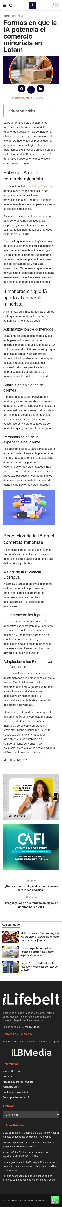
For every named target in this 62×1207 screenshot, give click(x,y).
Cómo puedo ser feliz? (16, 1097)
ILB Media (11, 1041)
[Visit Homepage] (32, 5)
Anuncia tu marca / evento (18, 1081)
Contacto (8, 1076)
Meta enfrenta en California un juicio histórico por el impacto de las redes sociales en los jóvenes (40, 936)
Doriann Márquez (23, 98)
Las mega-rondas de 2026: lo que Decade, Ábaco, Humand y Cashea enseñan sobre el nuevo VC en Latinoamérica (30, 1166)
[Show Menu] (4, 5)
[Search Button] (11, 5)
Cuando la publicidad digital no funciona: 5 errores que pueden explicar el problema (37, 951)
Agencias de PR (12, 1087)
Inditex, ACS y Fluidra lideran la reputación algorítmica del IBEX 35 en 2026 (39, 966)
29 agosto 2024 (40, 98)
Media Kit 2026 (11, 1071)
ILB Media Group (30, 1026)
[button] (21, 88)
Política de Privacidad (15, 1092)
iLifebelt (13, 1200)
